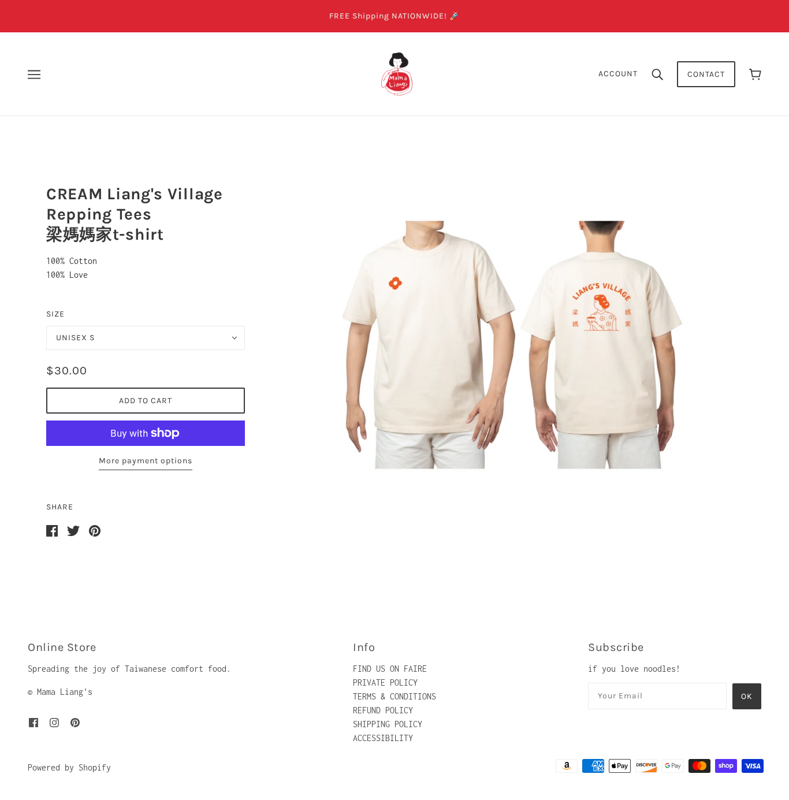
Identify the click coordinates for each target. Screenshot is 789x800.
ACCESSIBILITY (383, 738)
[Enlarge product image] (512, 345)
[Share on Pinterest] (95, 530)
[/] (398, 73)
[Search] (657, 74)
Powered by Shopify (69, 767)
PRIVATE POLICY (385, 682)
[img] (33, 722)
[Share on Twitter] (73, 530)
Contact (706, 74)
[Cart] (755, 74)
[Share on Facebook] (52, 530)
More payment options (145, 461)
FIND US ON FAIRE (390, 669)
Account (618, 74)
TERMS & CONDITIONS (394, 696)
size (55, 314)
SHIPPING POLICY (387, 724)
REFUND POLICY (383, 710)
